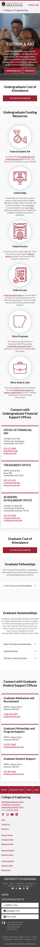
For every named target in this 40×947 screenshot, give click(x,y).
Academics (19, 884)
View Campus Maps (13, 927)
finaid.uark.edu (10, 453)
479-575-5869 (10, 744)
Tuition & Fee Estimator (20, 98)
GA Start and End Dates (15, 658)
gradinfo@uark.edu (12, 716)
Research (11, 886)
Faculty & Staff (7, 865)
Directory (5, 829)
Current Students (7, 861)
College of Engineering (15, 10)
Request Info (17, 790)
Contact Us (5, 824)
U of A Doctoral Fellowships (18, 585)
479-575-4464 (10, 515)
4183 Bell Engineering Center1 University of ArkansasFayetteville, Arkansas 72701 (12, 804)
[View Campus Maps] (3, 925)
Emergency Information (10, 937)
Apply (4, 790)
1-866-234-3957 (11, 714)
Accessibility (8, 939)
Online (12, 905)
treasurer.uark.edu (12, 485)
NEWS (4, 894)
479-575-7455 (12, 810)
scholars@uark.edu (12, 518)
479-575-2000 (12, 929)
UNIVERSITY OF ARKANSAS (20, 879)
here (32, 205)
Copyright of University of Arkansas (20, 944)
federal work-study (22, 390)
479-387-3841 (10, 771)
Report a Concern (25, 937)
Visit (29, 790)
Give (36, 790)
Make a (11, 916)
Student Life (31, 884)
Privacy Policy (18, 939)
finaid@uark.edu (11, 451)
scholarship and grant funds (19, 346)
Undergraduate (13, 71)
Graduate (29, 71)
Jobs (3, 820)
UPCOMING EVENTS (12, 899)
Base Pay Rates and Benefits (18, 644)
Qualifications (11, 651)
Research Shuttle (7, 850)
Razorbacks (27, 886)
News (19, 886)
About (5, 884)
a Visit (13, 911)
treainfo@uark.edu (12, 482)
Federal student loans (13, 295)
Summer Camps (7, 855)
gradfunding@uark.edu (14, 747)
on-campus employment (19, 391)
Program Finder (7, 839)
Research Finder (7, 844)
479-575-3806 (10, 448)
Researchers (6, 870)
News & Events (7, 835)
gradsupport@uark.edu (14, 774)
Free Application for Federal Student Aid (20, 157)
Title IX (34, 937)
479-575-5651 (10, 480)
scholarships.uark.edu (13, 520)
